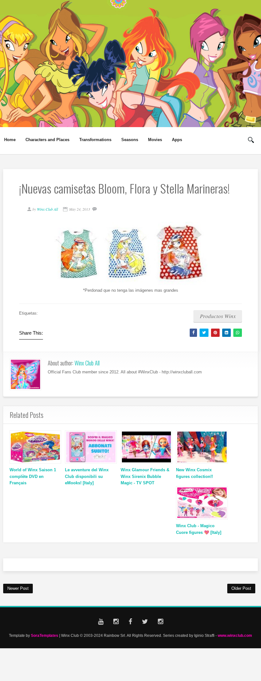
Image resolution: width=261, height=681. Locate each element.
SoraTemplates (44, 635)
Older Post (241, 588)
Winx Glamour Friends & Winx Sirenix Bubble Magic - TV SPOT (145, 476)
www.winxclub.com (235, 635)
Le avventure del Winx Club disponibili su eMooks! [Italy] (87, 476)
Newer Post (18, 588)
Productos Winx (218, 316)
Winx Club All (87, 363)
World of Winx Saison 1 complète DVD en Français (33, 476)
